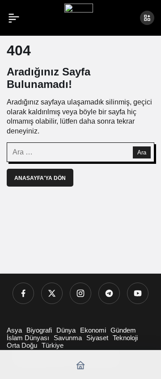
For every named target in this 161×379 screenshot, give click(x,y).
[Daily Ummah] (78, 17)
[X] (52, 293)
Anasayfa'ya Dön (40, 178)
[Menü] (14, 18)
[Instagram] (80, 293)
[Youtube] (137, 293)
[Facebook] (23, 293)
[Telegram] (109, 293)
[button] (147, 18)
